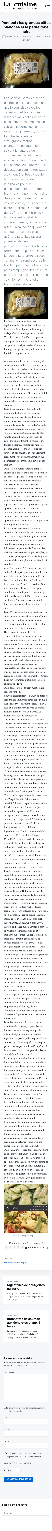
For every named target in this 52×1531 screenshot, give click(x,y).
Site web (7, 1441)
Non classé (12, 1281)
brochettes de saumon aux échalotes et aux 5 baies (23, 1322)
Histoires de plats (20, 1263)
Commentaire (10, 1372)
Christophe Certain (16, 37)
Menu (48, 6)
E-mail (7, 1429)
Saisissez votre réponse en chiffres (17, 1462)
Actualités (8, 1263)
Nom (7, 1417)
